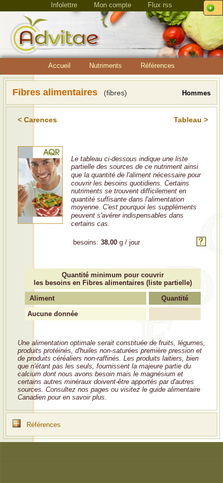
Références (158, 65)
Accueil (59, 65)
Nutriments (105, 65)
